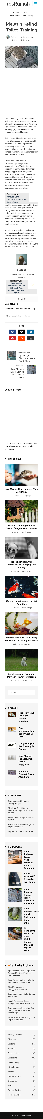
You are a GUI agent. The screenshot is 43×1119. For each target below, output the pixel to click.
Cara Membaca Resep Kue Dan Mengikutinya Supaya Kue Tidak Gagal (21, 1010)
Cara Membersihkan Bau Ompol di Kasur (26, 732)
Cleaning (21, 1039)
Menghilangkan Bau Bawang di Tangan (26, 746)
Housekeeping (21, 1095)
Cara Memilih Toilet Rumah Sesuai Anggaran (25, 760)
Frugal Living (21, 1053)
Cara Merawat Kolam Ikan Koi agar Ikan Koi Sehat (17, 372)
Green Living (21, 1062)
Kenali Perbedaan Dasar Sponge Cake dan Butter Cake (21, 1002)
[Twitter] (25, 299)
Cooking (21, 1044)
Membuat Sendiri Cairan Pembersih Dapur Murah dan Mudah (20, 810)
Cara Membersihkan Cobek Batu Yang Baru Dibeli (31, 915)
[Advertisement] (21, 95)
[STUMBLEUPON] (21, 338)
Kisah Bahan (21, 1067)
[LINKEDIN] (30, 332)
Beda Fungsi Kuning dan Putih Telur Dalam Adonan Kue (21, 981)
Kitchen (21, 1072)
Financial (21, 1048)
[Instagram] (22, 299)
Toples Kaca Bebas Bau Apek (20, 831)
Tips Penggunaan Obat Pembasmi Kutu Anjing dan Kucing (21, 564)
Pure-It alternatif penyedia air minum (21, 818)
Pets (21, 1085)
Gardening (21, 1058)
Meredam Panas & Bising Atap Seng (26, 774)
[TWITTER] (21, 332)
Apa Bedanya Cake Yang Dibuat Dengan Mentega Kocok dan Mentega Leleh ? (21, 973)
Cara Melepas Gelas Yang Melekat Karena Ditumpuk (29, 860)
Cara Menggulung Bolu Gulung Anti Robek (21, 995)
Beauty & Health (21, 1034)
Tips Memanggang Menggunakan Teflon (17, 988)
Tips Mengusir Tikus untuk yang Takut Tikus (26, 356)
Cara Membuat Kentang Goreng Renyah (18, 802)
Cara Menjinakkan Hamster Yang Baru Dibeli (21, 490)
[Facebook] (18, 299)
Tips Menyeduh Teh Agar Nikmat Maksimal (26, 717)
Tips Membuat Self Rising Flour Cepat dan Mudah (21, 1018)
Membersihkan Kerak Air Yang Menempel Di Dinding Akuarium (21, 639)
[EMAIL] (30, 338)
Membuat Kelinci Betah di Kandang (20, 309)
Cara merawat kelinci (14, 316)
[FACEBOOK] (12, 332)
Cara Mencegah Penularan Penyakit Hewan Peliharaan (21, 675)
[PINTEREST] (12, 338)
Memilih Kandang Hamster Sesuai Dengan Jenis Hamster (21, 527)
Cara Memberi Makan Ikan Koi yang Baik (21, 602)
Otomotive (21, 1081)
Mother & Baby (21, 1076)
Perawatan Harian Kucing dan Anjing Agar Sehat (21, 825)
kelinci (27, 316)
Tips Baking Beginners (22, 965)
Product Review (21, 1090)
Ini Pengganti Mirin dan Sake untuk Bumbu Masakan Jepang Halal (29, 939)
